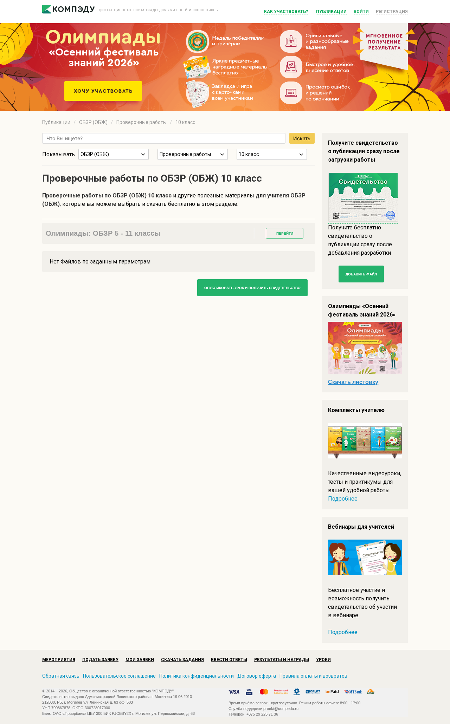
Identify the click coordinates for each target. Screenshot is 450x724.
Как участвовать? (286, 11)
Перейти (284, 233)
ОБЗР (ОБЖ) (93, 122)
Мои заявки (140, 659)
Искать (301, 138)
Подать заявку (100, 659)
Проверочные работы (141, 122)
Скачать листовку (353, 382)
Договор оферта (256, 676)
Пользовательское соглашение (119, 676)
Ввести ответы (229, 659)
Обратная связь (60, 676)
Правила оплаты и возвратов (313, 676)
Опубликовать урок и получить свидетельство (252, 288)
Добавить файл (361, 274)
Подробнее (343, 498)
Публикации (331, 11)
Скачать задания (182, 659)
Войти (361, 11)
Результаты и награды (281, 659)
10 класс (185, 122)
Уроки (323, 659)
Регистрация (392, 11)
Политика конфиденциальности (196, 676)
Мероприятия (58, 659)
